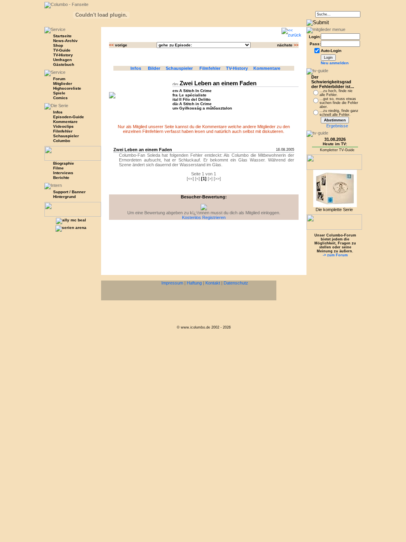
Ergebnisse (337, 125)
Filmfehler (63, 131)
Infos (137, 68)
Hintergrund (64, 196)
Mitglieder (62, 83)
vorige (118, 45)
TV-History (63, 55)
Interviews (63, 173)
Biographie (63, 163)
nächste (288, 45)
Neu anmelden (335, 63)
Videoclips (63, 126)
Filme (58, 168)
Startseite (62, 36)
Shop (58, 45)
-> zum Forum (335, 255)
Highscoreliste (67, 88)
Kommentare (65, 121)
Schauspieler (66, 136)
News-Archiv (65, 40)
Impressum (172, 283)
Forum (59, 79)
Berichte (61, 177)
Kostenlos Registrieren (204, 217)
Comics (60, 98)
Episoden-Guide (68, 117)
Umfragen (62, 60)
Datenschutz (236, 283)
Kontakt (212, 283)
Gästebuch (63, 64)
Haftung (194, 283)
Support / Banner (69, 192)
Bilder (154, 68)
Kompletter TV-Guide (337, 150)
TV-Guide (62, 50)
